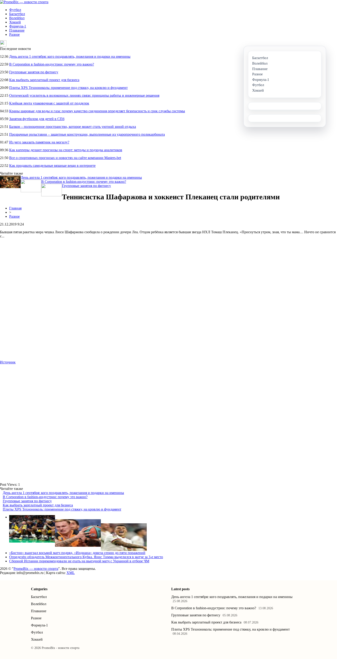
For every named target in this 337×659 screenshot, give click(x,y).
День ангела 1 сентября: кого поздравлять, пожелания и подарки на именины (69, 56)
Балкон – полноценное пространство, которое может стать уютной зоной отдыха (72, 127)
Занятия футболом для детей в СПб (36, 119)
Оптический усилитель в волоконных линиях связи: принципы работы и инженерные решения (84, 95)
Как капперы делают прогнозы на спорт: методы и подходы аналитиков (65, 150)
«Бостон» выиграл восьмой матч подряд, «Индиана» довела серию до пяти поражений (77, 553)
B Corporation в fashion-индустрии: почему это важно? (51, 64)
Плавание (17, 30)
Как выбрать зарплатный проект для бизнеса (44, 80)
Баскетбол (17, 14)
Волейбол (17, 18)
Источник (8, 362)
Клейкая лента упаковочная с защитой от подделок (49, 103)
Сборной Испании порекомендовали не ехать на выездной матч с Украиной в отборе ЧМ (79, 561)
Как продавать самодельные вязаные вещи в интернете (52, 165)
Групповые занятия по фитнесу (33, 72)
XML (70, 573)
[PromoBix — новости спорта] (24, 2)
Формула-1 (17, 26)
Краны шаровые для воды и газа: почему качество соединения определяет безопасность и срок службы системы (97, 111)
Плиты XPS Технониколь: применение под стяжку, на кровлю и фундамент (68, 88)
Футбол (15, 10)
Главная (15, 208)
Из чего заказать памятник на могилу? (39, 142)
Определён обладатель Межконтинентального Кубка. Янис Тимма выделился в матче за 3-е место (86, 557)
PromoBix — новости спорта (36, 569)
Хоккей (15, 22)
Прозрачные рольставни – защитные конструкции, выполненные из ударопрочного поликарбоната (87, 134)
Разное (14, 34)
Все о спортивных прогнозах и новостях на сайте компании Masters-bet (65, 158)
